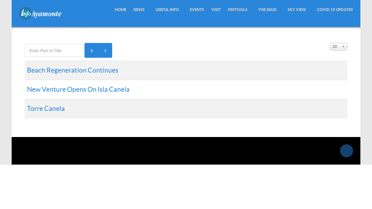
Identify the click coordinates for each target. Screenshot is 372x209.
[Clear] (105, 50)
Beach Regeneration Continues (72, 70)
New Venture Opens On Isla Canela (78, 89)
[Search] (92, 50)
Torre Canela (46, 108)
